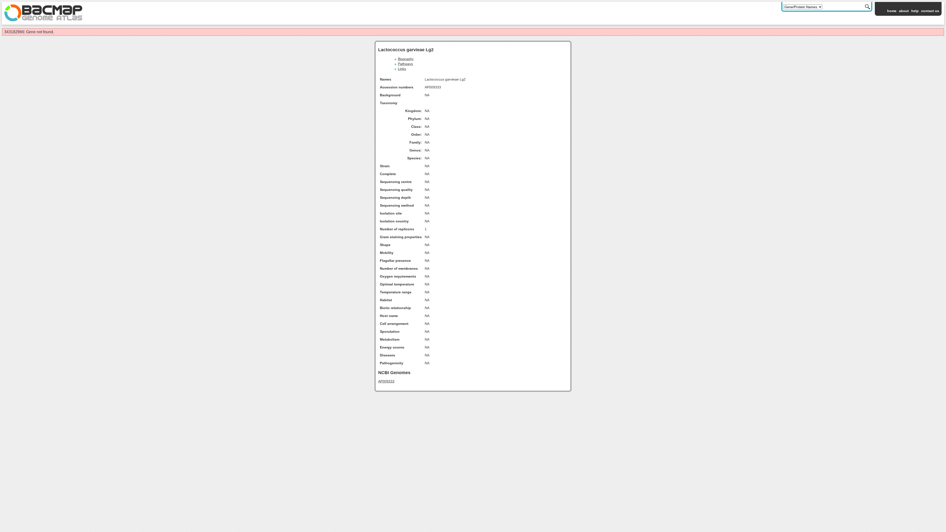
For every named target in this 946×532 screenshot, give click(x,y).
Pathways (405, 64)
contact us (930, 11)
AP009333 (386, 381)
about (904, 11)
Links (402, 69)
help (915, 11)
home (891, 11)
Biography (406, 59)
